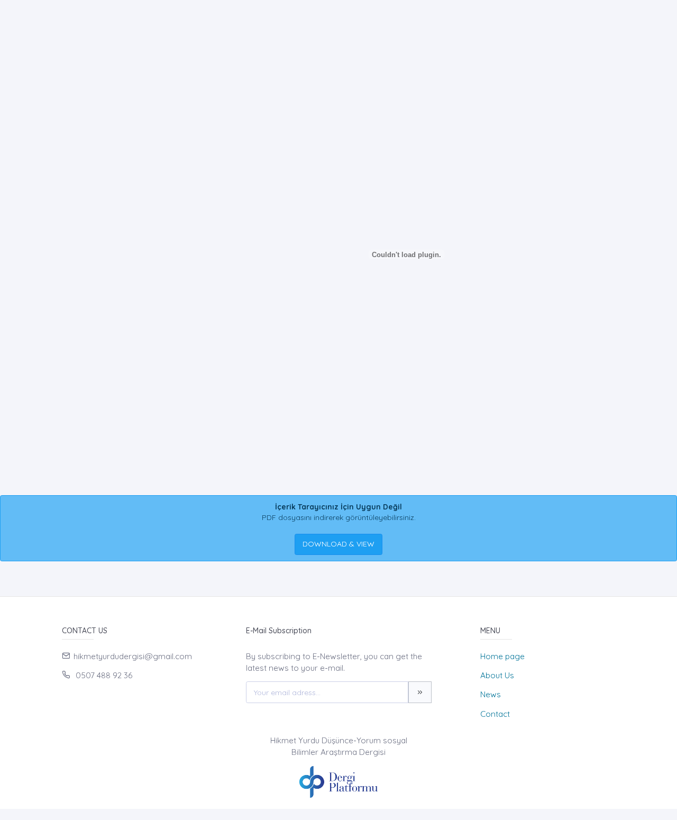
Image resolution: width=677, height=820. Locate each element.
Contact (495, 714)
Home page (502, 656)
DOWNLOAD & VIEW (338, 544)
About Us (497, 675)
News (490, 694)
